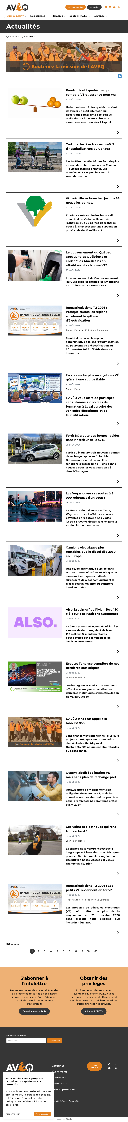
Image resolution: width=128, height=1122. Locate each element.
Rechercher (55, 1040)
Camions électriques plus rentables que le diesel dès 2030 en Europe (91, 552)
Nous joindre (94, 1066)
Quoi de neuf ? (15, 16)
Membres (57, 16)
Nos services (37, 16)
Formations (59, 1077)
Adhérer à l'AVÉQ (94, 1011)
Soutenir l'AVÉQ (79, 16)
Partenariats (59, 1083)
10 (88, 951)
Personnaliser (13, 1114)
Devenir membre (75, 7)
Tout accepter (42, 1114)
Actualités (58, 1066)
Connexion (94, 7)
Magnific (73, 1101)
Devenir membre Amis (34, 1011)
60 (95, 951)
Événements (59, 1071)
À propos (99, 16)
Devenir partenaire (63, 1089)
